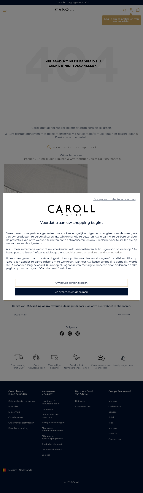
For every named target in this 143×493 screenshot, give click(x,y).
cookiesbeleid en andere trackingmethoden (94, 252)
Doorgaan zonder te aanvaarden (114, 199)
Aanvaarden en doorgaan (71, 292)
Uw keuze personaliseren (71, 282)
